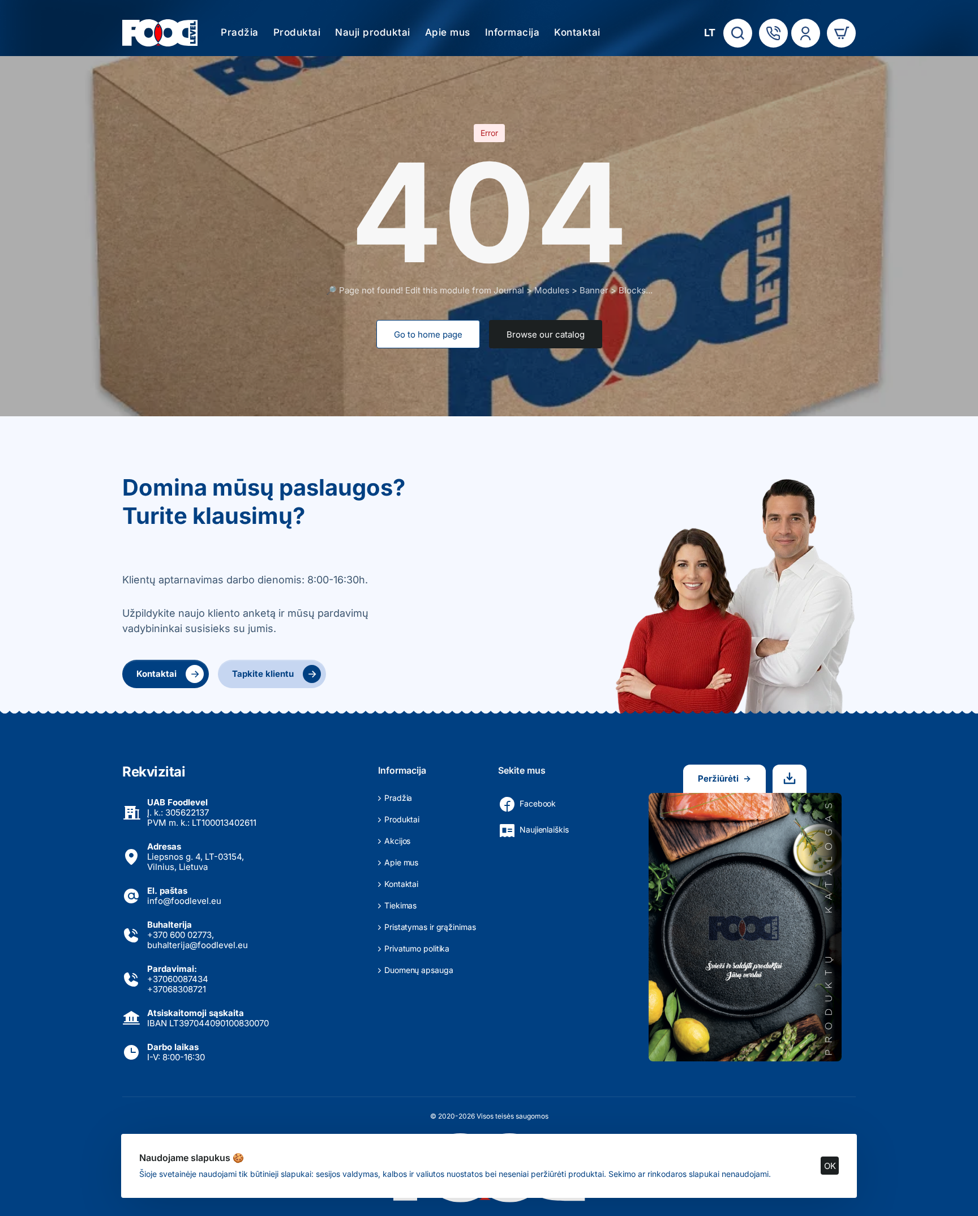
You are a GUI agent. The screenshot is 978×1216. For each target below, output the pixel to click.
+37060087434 (177, 979)
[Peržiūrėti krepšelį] (841, 33)
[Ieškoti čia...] (737, 33)
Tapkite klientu (274, 674)
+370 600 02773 (179, 934)
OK (830, 1165)
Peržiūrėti (724, 778)
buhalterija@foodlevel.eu (197, 945)
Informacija (402, 770)
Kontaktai (168, 674)
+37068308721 (176, 989)
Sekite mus (522, 770)
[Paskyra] (805, 33)
